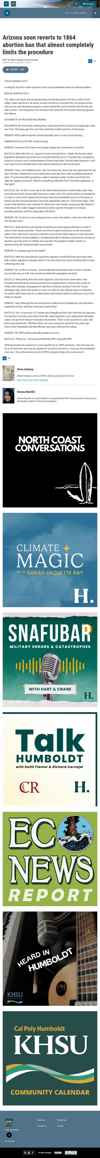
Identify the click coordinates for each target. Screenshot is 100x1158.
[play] (7, 13)
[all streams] (96, 13)
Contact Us (41, 1126)
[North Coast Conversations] (50, 460)
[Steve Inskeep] (8, 373)
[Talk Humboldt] (50, 759)
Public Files (61, 1120)
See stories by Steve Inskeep (32, 380)
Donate (89, 4)
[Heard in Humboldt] (50, 959)
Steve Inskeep (17, 60)
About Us (41, 1120)
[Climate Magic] (50, 560)
